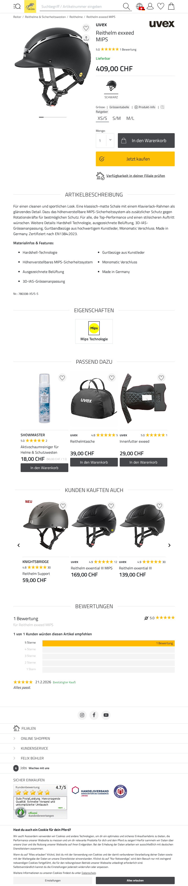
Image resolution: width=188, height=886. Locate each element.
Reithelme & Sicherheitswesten (45, 16)
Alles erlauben (135, 880)
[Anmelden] (150, 5)
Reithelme (76, 16)
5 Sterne (30, 642)
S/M (117, 118)
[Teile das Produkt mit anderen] (86, 38)
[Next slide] (171, 89)
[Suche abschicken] (127, 6)
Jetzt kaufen (138, 158)
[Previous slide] (99, 89)
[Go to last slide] (18, 545)
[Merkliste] (160, 5)
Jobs (32, 768)
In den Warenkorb (44, 467)
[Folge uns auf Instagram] (82, 715)
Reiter (17, 16)
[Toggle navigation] (17, 6)
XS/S (102, 118)
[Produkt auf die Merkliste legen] (86, 28)
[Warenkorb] (171, 5)
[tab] (41, 117)
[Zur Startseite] (30, 6)
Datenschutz (89, 873)
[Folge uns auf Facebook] (94, 715)
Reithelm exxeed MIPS (100, 16)
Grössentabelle (119, 107)
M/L (130, 118)
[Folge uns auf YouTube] (106, 715)
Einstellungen (53, 880)
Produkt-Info (147, 107)
